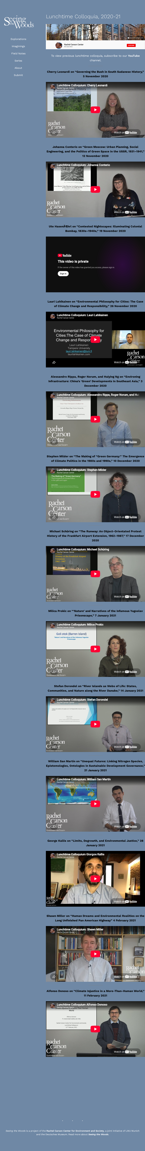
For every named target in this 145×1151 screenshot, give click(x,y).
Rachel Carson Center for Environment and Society (75, 1130)
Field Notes (18, 53)
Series (18, 60)
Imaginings (18, 46)
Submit (18, 75)
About (18, 67)
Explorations (18, 38)
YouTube (134, 55)
